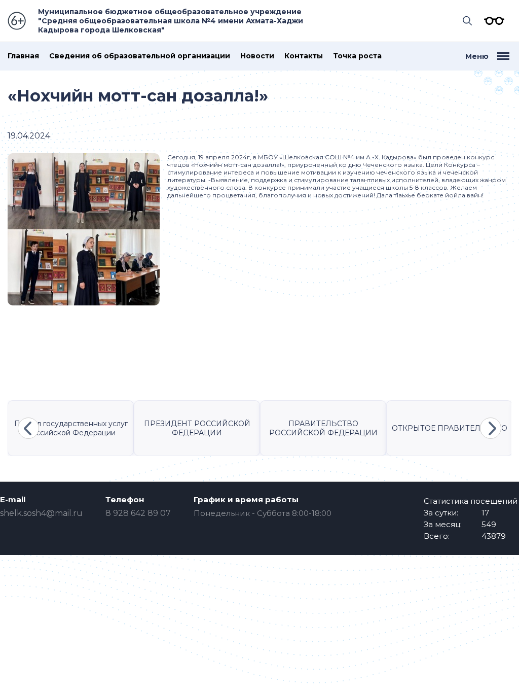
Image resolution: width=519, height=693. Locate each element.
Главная (23, 56)
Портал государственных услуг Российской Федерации (71, 428)
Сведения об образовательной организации (139, 56)
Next (490, 428)
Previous (28, 428)
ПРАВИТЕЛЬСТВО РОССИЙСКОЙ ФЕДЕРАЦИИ (323, 428)
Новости (257, 56)
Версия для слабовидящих (491, 20)
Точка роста (357, 56)
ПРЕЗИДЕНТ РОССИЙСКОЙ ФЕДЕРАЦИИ (197, 428)
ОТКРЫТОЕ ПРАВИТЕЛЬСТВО (449, 428)
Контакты (303, 56)
